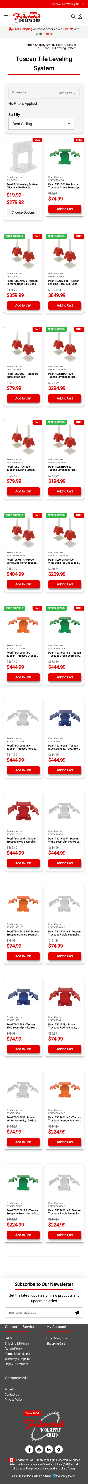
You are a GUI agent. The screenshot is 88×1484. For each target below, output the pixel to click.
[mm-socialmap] (59, 1449)
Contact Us (12, 1394)
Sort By (14, 114)
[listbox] (41, 124)
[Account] (79, 16)
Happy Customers (16, 1364)
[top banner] (83, 4)
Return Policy (13, 1348)
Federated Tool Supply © (31, 1459)
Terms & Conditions (17, 1353)
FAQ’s (8, 1338)
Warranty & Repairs (17, 1359)
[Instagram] (39, 1449)
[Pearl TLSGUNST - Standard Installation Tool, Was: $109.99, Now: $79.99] (23, 346)
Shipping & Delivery (17, 1343)
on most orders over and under (46, 31)
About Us (11, 1389)
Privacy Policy (14, 1399)
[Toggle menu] (5, 17)
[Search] (72, 16)
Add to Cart (65, 209)
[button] (44, 92)
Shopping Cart (55, 1343)
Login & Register (56, 1338)
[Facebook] (29, 1449)
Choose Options (23, 212)
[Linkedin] (49, 1449)
